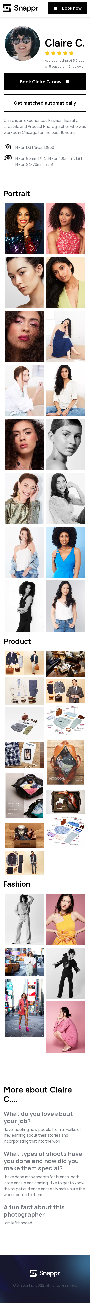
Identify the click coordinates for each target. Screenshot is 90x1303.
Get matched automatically (45, 103)
